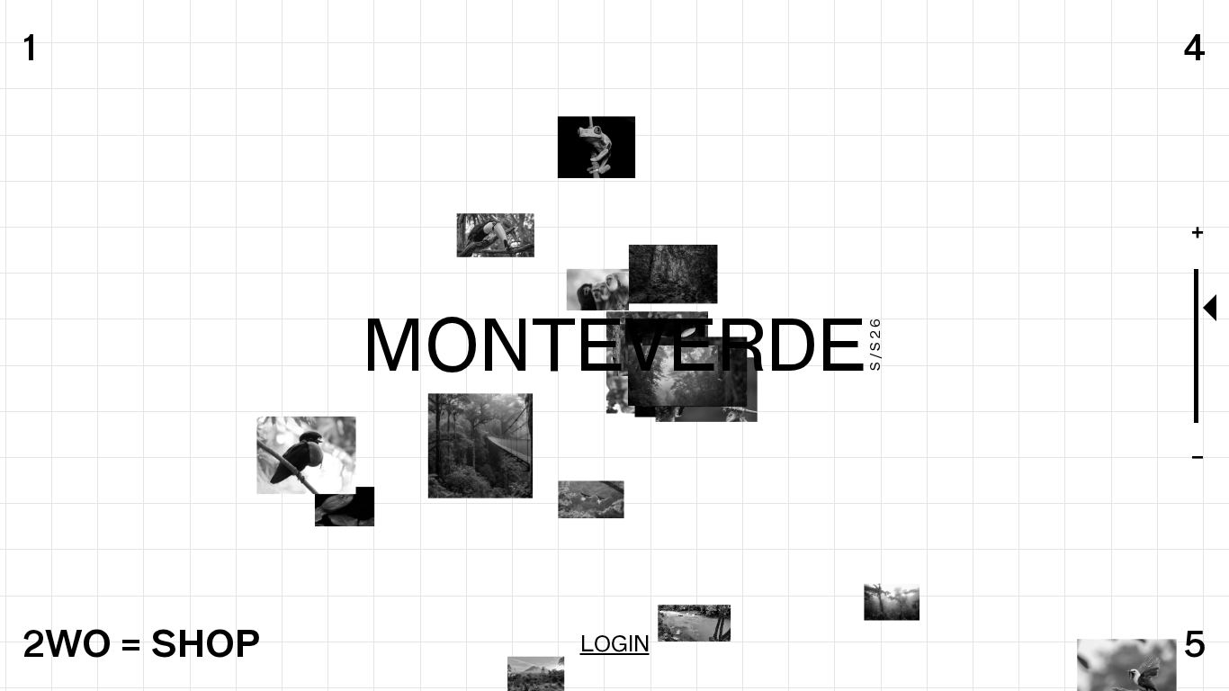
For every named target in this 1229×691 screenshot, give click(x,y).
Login (615, 643)
